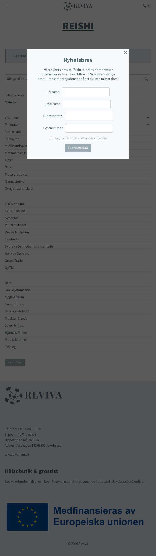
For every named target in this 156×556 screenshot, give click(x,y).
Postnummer (53, 128)
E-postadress (53, 116)
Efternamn (53, 104)
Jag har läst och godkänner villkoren (80, 138)
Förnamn (53, 91)
